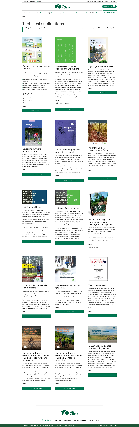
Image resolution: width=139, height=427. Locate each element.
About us (26, 1)
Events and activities (80, 420)
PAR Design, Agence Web (68, 425)
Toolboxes (92, 12)
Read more (69, 109)
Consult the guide (36, 110)
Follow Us (113, 1)
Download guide (36, 174)
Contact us (32, 1)
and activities (36, 12)
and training (47, 12)
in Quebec (25, 12)
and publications (71, 12)
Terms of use (108, 425)
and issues (82, 12)
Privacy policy (100, 425)
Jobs (97, 420)
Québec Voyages (109, 12)
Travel (91, 420)
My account (100, 1)
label (115, 425)
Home (23, 16)
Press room (67, 420)
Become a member (91, 1)
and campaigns (58, 12)
